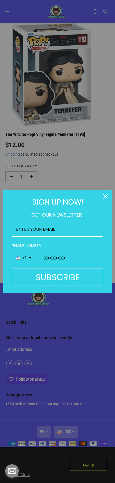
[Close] (105, 196)
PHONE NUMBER (26, 245)
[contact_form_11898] (12, 471)
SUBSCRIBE (58, 277)
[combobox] (24, 258)
